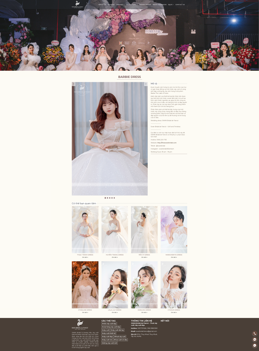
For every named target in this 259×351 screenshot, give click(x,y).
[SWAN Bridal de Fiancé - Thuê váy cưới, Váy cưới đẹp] (77, 4)
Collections (131, 4)
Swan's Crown (145, 4)
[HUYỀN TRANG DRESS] (114, 229)
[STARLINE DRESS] (85, 284)
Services (111, 4)
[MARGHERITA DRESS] (174, 229)
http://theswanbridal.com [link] (166, 143)
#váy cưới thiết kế (109, 333)
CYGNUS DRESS (174, 310)
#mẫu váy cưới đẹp (109, 324)
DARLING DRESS (144, 310)
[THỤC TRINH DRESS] (85, 229)
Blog (170, 4)
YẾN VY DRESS (144, 255)
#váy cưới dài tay (117, 330)
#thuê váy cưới (119, 336)
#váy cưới (105, 330)
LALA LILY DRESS (114, 310)
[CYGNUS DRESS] (174, 284)
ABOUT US (102, 4)
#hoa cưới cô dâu (120, 340)
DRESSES (119, 4)
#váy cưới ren (107, 340)
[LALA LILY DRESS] (114, 284)
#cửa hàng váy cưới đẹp (111, 327)
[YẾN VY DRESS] (144, 229)
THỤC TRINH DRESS (85, 255)
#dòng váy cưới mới (109, 343)
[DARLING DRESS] (144, 284)
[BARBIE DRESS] (110, 139)
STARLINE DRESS (85, 310)
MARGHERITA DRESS (174, 255)
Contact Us (180, 4)
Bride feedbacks (160, 4)
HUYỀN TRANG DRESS (115, 255)
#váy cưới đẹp (107, 336)
